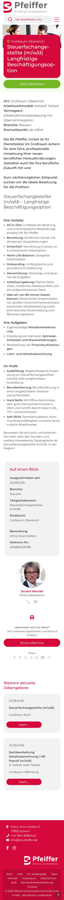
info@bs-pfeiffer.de (24, 840)
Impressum (29, 878)
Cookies (32, 886)
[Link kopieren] (48, 657)
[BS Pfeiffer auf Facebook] (9, 848)
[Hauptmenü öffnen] (56, 20)
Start (9, 874)
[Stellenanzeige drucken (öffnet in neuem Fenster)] (32, 616)
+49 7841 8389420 (23, 835)
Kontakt (13, 878)
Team (54, 874)
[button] (11, 19)
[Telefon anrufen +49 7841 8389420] (29, 602)
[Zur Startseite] (28, 6)
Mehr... (24, 725)
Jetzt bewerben (32, 84)
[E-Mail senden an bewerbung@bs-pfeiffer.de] (34, 602)
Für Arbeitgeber (37, 874)
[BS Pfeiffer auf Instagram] (16, 848)
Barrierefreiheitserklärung (37, 882)
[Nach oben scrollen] (58, 895)
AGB (14, 882)
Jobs (20, 874)
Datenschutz (48, 878)
